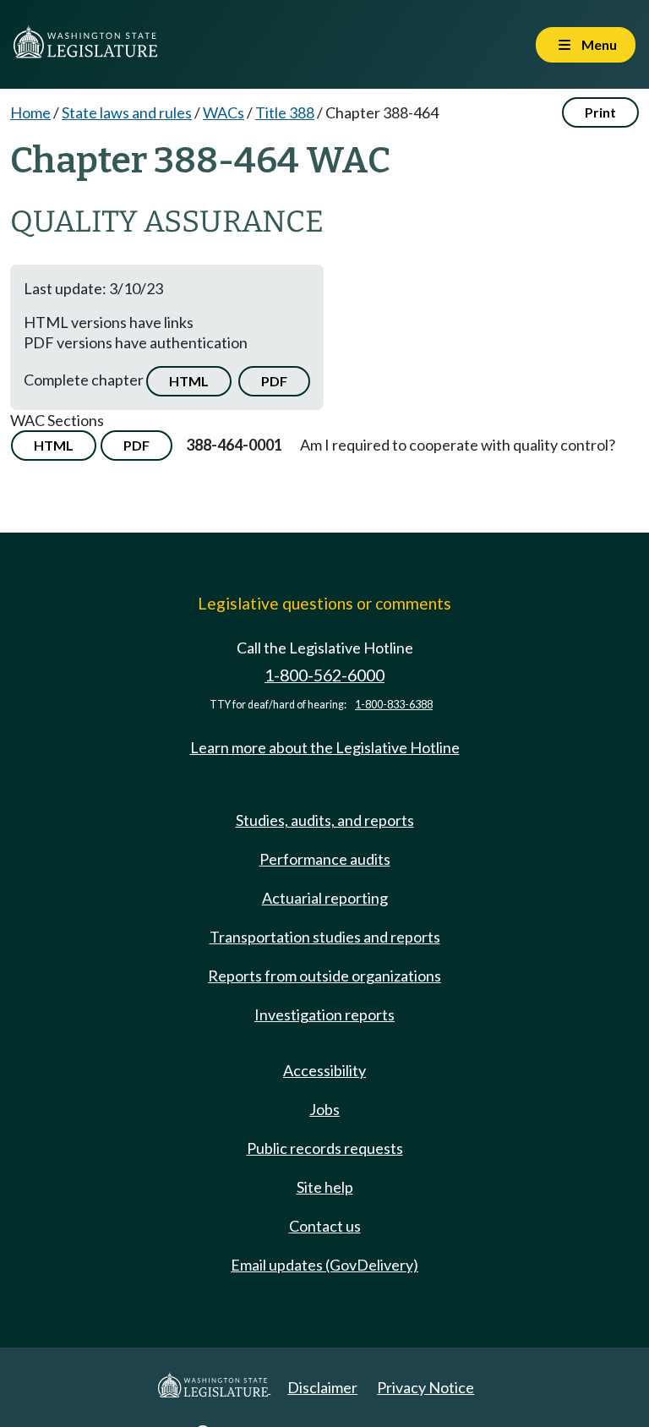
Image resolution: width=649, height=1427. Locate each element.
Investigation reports (324, 1014)
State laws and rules (127, 112)
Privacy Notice (425, 1387)
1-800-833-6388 (394, 704)
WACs (223, 112)
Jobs (324, 1109)
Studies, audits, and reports (325, 820)
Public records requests (325, 1148)
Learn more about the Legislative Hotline (325, 747)
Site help (325, 1187)
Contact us (325, 1226)
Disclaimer (322, 1387)
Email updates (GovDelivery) (324, 1264)
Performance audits (324, 859)
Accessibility (324, 1070)
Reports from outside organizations (324, 975)
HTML (189, 381)
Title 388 (284, 112)
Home (30, 112)
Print (600, 112)
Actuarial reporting (325, 897)
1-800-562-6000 (324, 675)
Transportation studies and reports (325, 936)
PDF (274, 381)
